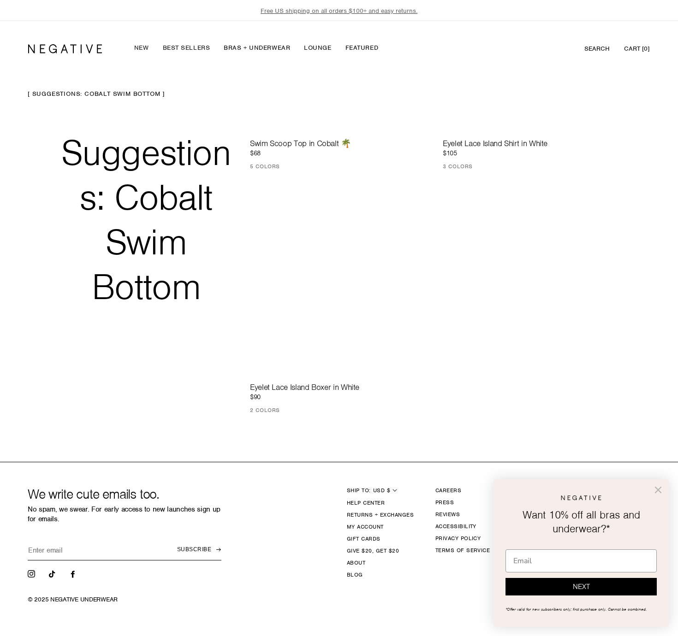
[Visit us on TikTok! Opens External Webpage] (53, 573)
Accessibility (455, 526)
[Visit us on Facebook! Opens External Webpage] (73, 573)
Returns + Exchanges (380, 515)
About (356, 562)
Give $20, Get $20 (373, 551)
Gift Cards (364, 539)
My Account (365, 527)
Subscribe (194, 549)
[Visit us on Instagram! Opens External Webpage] (32, 573)
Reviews (447, 514)
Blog (355, 574)
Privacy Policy (458, 538)
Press (444, 502)
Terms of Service (462, 550)
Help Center (366, 503)
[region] (339, 11)
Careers (448, 490)
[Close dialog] (658, 490)
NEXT (581, 586)
